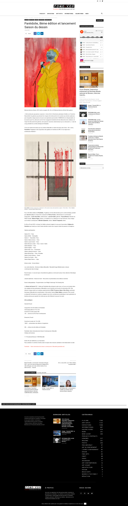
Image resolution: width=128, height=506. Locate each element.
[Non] (126, 504)
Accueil (25, 17)
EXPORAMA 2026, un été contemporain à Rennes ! (68, 440)
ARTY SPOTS (59, 13)
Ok (85, 503)
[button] (102, 13)
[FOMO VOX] (64, 7)
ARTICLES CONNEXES (30, 372)
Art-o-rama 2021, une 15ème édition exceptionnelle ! (67, 363)
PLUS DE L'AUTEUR (41, 372)
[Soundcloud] (100, 1)
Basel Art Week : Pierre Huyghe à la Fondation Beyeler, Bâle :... (95, 156)
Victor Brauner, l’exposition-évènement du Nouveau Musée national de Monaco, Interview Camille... (90, 92)
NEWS (87, 13)
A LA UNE (31, 17)
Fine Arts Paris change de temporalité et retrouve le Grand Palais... (94, 130)
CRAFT (44, 386)
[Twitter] (102, 1)
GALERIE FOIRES (79, 13)
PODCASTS (42, 13)
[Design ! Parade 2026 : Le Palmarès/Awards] (50, 381)
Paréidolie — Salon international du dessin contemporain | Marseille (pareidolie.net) (44, 346)
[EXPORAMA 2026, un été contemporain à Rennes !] (83, 114)
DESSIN (36, 19)
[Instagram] (97, 1)
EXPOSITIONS (50, 13)
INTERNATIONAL (69, 13)
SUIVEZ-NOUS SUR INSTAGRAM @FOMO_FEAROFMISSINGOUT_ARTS (18, 404)
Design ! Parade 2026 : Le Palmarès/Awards (68, 431)
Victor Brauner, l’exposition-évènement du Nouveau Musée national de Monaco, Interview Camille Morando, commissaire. (68, 422)
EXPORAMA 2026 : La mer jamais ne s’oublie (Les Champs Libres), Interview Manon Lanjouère (67, 390)
